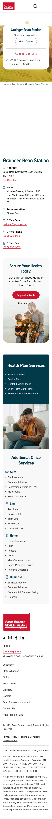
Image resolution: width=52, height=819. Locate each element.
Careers (7, 696)
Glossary (7, 689)
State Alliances (11, 671)
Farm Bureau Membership (17, 702)
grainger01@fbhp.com (15, 224)
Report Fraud (10, 683)
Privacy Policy (10, 736)
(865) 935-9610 (28, 53)
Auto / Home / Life (13, 714)
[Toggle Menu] (46, 6)
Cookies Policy (10, 740)
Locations (17, 84)
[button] (26, 295)
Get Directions (10, 180)
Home (6, 84)
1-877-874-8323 (12, 652)
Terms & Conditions (30, 736)
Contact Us (9, 708)
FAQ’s (6, 677)
